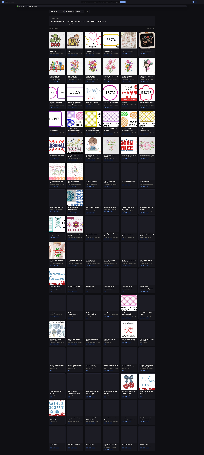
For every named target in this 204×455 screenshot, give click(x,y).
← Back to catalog (54, 18)
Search (122, 2)
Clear (87, 11)
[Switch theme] (194, 2)
